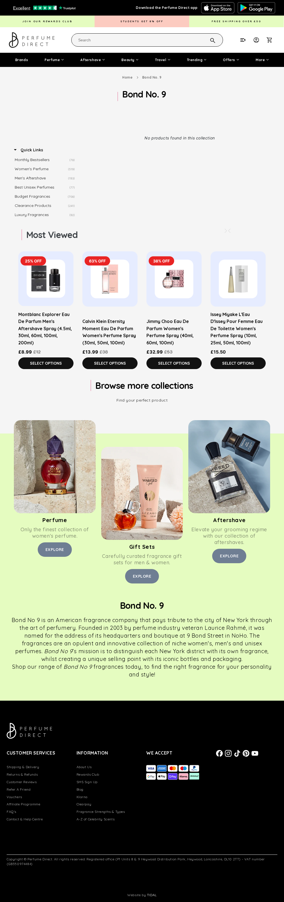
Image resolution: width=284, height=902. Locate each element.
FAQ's (11, 812)
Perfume (52, 60)
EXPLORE (54, 549)
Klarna (82, 797)
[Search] (205, 40)
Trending (195, 60)
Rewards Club (88, 774)
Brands (21, 60)
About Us (84, 767)
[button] (272, 40)
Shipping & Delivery (23, 767)
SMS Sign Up (87, 782)
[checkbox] (46, 160)
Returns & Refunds (22, 774)
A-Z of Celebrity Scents (96, 819)
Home (127, 77)
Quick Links (31, 149)
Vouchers (14, 797)
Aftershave (90, 60)
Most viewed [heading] (52, 234)
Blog (80, 789)
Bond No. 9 (152, 77)
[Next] (225, 230)
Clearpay (84, 804)
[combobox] (147, 40)
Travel (160, 60)
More (260, 60)
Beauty (128, 60)
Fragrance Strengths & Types (101, 812)
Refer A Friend (19, 789)
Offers (229, 60)
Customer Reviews (22, 782)
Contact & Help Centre (25, 819)
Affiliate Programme (23, 804)
